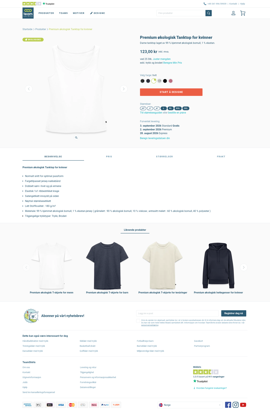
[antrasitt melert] (142, 80)
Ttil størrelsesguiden (151, 112)
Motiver (79, 13)
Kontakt (233, 3)
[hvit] (153, 80)
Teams (63, 13)
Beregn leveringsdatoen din (155, 138)
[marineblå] (148, 80)
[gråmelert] (159, 80)
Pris (109, 156)
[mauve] (170, 80)
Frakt (221, 156)
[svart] (165, 80)
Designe (99, 13)
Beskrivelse (53, 156)
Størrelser (164, 156)
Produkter (46, 13)
